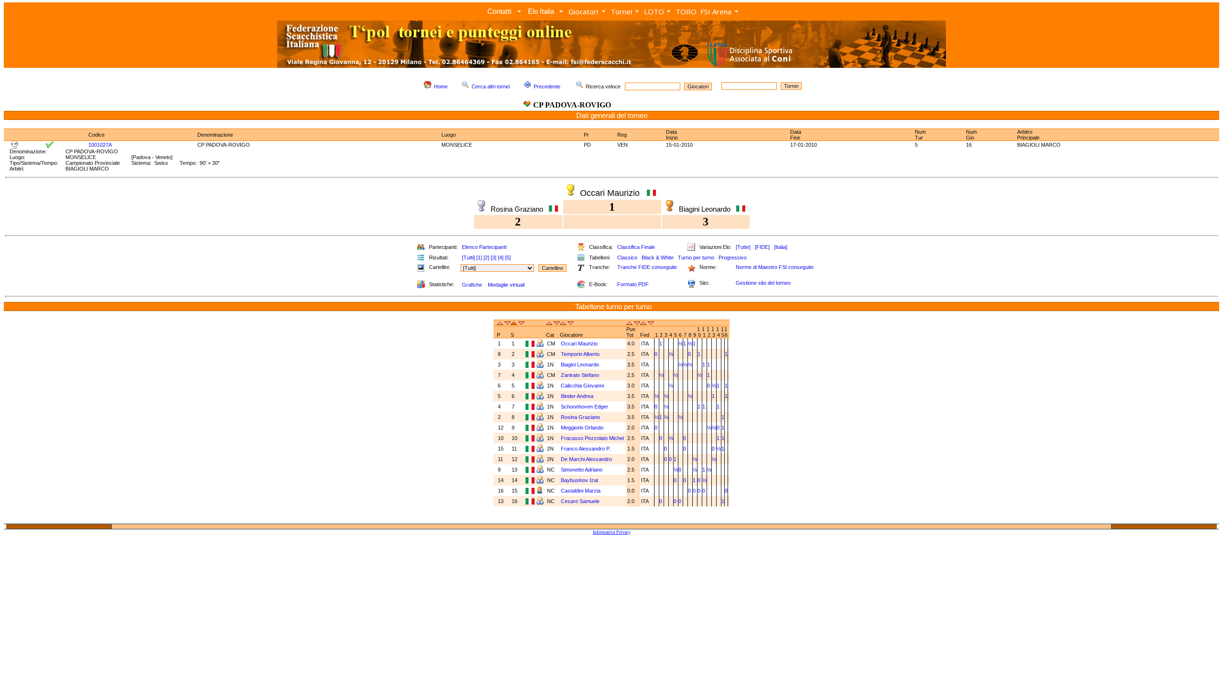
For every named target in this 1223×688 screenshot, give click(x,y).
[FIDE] (762, 247)
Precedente (547, 86)
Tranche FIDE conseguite (647, 267)
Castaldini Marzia (581, 491)
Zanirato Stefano (581, 375)
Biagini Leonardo (581, 364)
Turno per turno (696, 257)
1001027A (100, 145)
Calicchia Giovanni (583, 385)
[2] (486, 257)
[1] (479, 257)
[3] (493, 257)
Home (441, 86)
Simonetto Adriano (582, 470)
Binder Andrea (578, 396)
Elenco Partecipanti (484, 247)
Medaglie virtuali (506, 285)
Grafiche (472, 285)
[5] (508, 257)
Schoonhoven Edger (585, 406)
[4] (501, 257)
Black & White (658, 257)
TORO (686, 11)
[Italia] (780, 247)
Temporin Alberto (581, 354)
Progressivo (733, 257)
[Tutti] (468, 257)
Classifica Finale (636, 247)
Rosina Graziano (581, 417)
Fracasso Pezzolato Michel (592, 438)
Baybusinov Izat (580, 480)
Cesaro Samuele (581, 501)
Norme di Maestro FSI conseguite (775, 267)
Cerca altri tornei (491, 86)
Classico (627, 257)
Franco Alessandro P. (586, 449)
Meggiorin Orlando (583, 427)
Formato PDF (633, 284)
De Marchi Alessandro (587, 459)
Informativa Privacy (612, 532)
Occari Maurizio (580, 343)
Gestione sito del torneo (763, 283)
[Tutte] (743, 247)
